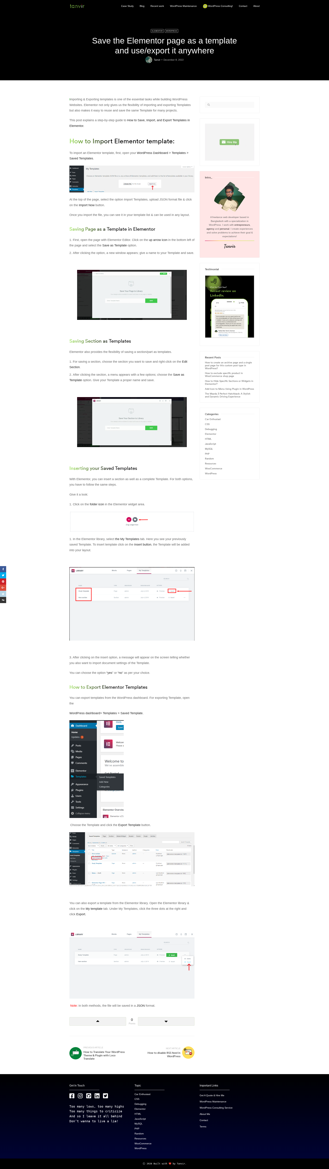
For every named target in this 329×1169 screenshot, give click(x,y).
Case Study (127, 6)
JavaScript (210, 443)
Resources (210, 463)
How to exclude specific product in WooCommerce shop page (224, 375)
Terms (203, 1126)
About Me (205, 1114)
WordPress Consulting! (220, 6)
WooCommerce (213, 468)
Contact (243, 6)
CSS (207, 424)
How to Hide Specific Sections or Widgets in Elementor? (229, 382)
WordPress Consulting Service (216, 1107)
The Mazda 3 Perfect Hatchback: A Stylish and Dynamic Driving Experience (227, 395)
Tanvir (157, 59)
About (256, 6)
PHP (207, 453)
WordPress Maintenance (183, 6)
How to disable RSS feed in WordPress (164, 1054)
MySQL (209, 448)
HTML (208, 438)
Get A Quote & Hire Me (212, 1095)
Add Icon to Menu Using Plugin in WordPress (229, 388)
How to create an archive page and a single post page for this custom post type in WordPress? (228, 365)
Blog (142, 6)
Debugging (211, 429)
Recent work (157, 6)
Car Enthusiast (213, 419)
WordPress (171, 31)
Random (209, 458)
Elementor (157, 31)
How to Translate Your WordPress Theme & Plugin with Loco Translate (104, 1055)
